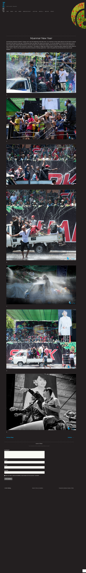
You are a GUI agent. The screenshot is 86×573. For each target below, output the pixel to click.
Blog (16, 11)
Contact (52, 11)
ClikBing (9, 488)
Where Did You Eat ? (27, 11)
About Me (47, 11)
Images (11, 11)
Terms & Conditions (39, 488)
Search (33, 488)
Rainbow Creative (67, 488)
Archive (40, 11)
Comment (7, 450)
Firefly (72, 488)
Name (6, 460)
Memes (20, 11)
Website (6, 470)
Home (7, 11)
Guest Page (35, 11)
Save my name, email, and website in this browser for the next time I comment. (22, 475)
